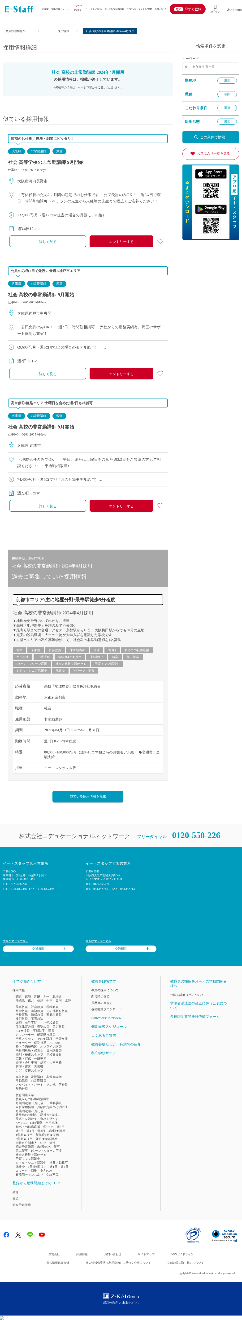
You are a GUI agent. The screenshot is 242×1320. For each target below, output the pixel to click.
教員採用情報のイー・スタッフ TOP (17, 31)
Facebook (6, 1234)
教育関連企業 (25, 1095)
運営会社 (54, 1254)
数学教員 (22, 1011)
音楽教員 (43, 1026)
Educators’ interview (106, 1018)
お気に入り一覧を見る (213, 153)
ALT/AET (55, 1042)
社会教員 (55, 650)
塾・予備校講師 (26, 1046)
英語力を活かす (26, 1119)
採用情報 (44, 9)
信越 (40, 1000)
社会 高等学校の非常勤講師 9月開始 (46, 162)
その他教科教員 (57, 1011)
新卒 (115, 657)
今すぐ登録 (193, 9)
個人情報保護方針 (58, 1262)
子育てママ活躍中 (107, 664)
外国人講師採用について (187, 995)
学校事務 (22, 1014)
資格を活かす (49, 1119)
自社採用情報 (25, 1107)
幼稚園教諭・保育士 (29, 1050)
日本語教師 (54, 1050)
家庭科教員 (54, 1014)
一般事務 (40, 1058)
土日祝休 (22, 657)
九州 (46, 996)
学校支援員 (54, 1054)
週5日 (19, 1131)
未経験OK (97, 657)
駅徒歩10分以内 (26, 1115)
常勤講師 (37, 1077)
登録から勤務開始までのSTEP (36, 1183)
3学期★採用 (56, 1131)
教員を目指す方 (103, 981)
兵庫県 (16, 283)
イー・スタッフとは (93, 9)
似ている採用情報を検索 (88, 796)
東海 (28, 996)
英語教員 (22, 1007)
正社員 (63, 1084)
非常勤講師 (38, 151)
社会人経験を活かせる (71, 664)
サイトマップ (146, 1254)
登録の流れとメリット (60, 9)
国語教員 (37, 1011)
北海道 (57, 996)
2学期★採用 (24, 1139)
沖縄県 (20, 1000)
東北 (31, 1000)
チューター (23, 1042)
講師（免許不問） (28, 1022)
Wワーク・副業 (84, 670)
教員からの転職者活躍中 (32, 1099)
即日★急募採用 (46, 1139)
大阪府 (16, 151)
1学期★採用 (24, 1135)
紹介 (43, 1143)
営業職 (38, 1066)
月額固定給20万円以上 (31, 1111)
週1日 (53, 1166)
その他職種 (44, 1038)
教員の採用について (105, 990)
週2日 (64, 1166)
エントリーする (121, 242)
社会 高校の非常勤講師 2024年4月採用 (53, 612)
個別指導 (40, 1042)
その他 (51, 1084)
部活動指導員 (46, 1034)
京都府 (35, 650)
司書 (51, 1030)
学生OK (48, 1127)
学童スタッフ (25, 1038)
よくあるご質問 (145, 9)
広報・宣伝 (23, 1058)
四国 (59, 1000)
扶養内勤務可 (58, 1162)
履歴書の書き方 (102, 1003)
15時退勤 (43, 657)
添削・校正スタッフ (29, 1054)
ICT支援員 (23, 1030)
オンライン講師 (51, 1046)
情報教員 (37, 1014)
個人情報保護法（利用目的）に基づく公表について (118, 1262)
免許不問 (52, 1174)
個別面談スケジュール (109, 1026)
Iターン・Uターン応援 (31, 664)
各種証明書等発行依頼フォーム (195, 1017)
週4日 (30, 1131)
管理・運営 (23, 1066)
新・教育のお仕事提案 (114, 9)
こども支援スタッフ (29, 1070)
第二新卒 (133, 657)
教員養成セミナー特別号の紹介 (116, 1044)
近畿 (19, 650)
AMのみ (21, 1123)
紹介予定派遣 (25, 1146)
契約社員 (22, 1088)
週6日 (61, 1127)
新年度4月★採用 (69, 657)
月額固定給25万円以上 (52, 1107)
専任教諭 (22, 1077)
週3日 (112, 650)
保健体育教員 (25, 1026)
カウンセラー (25, 1034)
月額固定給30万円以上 (31, 1103)
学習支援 (62, 1038)
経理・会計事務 (26, 1062)
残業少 (60, 670)
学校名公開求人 (26, 1143)
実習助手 (39, 1030)
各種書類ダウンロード (106, 1009)
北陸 (68, 1000)
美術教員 (58, 1026)
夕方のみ (46, 1170)
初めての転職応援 (137, 650)
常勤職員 (22, 1080)
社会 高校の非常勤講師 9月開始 (41, 294)
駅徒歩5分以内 (50, 1115)
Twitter (18, 1234)
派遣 (59, 151)
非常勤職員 (38, 1080)
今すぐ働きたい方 (27, 981)
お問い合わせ (160, 9)
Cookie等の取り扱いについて (186, 1262)
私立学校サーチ (103, 1053)
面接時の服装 (100, 996)
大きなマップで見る (15, 941)
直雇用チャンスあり (29, 1174)
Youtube (41, 1234)
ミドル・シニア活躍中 (31, 670)
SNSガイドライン (182, 1254)
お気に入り (131, 9)
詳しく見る (48, 242)
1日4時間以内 (37, 1166)
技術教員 (22, 1018)
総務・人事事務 (51, 1062)
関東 (19, 996)
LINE (30, 1234)
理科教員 (52, 1007)
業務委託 (56, 1103)
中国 (49, 1000)
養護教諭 (37, 1018)
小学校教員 (51, 1022)
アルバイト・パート (29, 1084)
